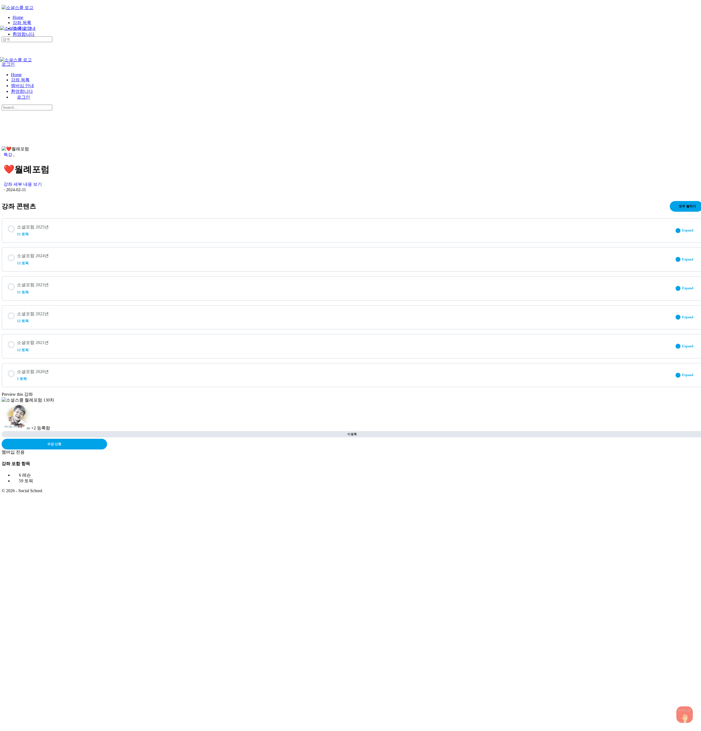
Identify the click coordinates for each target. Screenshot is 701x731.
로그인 (8, 64)
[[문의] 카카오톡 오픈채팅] (684, 714)
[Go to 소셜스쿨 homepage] (17, 7)
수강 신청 (54, 444)
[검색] (3, 33)
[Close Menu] (3, 65)
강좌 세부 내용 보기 (23, 184)
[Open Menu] (3, 23)
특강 (8, 154)
